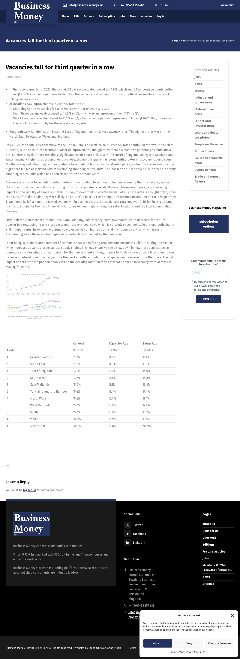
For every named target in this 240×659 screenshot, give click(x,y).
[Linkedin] (166, 5)
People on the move (208, 144)
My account (227, 5)
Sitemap (208, 584)
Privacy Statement (195, 652)
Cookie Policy (177, 652)
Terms (132, 648)
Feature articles (213, 551)
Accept (157, 643)
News (184, 40)
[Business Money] (31, 12)
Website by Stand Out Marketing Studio (98, 648)
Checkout (209, 537)
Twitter (138, 525)
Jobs (197, 77)
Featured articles (206, 70)
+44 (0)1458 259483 (131, 5)
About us (208, 524)
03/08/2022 (13, 77)
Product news (204, 151)
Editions (208, 544)
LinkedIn (139, 542)
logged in (29, 490)
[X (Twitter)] (156, 5)
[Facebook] (161, 5)
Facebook (139, 534)
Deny (188, 643)
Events (199, 91)
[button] (232, 615)
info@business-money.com (86, 5)
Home (175, 40)
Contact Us (210, 531)
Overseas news (205, 170)
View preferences (219, 643)
